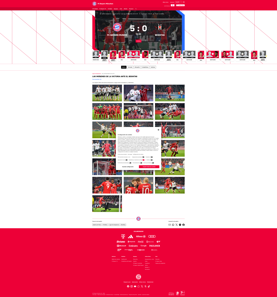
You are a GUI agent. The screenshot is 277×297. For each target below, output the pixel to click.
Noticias (114, 256)
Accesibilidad (116, 294)
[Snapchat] (138, 286)
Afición (125, 8)
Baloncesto (135, 282)
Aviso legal (94, 294)
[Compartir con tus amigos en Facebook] (183, 225)
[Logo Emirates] (133, 246)
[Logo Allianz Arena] (171, 293)
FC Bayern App (158, 261)
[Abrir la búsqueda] (136, 9)
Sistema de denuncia (124, 294)
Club (121, 8)
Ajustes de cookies (145, 294)
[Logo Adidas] (130, 236)
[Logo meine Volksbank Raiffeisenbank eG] (154, 250)
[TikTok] (149, 286)
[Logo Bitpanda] (131, 242)
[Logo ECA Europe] (177, 293)
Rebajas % (147, 267)
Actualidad (95, 8)
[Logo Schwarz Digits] (128, 250)
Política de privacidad (101, 294)
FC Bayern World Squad (138, 265)
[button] (107, 93)
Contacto (172, 2)
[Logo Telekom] (123, 236)
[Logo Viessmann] (140, 250)
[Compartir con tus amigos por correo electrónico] (170, 225)
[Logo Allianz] (140, 236)
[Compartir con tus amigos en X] (176, 225)
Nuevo (146, 265)
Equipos (116, 8)
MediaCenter (150, 282)
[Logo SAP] (120, 250)
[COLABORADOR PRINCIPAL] (172, 5)
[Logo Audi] (152, 236)
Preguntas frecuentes (133, 294)
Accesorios (147, 269)
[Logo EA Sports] (158, 242)
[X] (142, 286)
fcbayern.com (127, 282)
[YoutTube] (135, 286)
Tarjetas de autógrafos (160, 263)
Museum (131, 8)
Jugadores (147, 263)
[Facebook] (128, 286)
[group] (138, 56)
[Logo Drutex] (150, 242)
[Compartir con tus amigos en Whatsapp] (173, 225)
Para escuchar (96, 79)
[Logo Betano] (121, 242)
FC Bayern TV (102, 8)
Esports (135, 261)
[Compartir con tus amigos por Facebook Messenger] (180, 225)
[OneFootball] (145, 286)
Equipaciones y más (149, 259)
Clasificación (124, 259)
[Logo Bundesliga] (182, 293)
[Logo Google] (144, 246)
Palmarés (157, 259)
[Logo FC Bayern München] (138, 276)
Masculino (135, 259)
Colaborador (138, 231)
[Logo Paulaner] (154, 246)
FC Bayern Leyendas (137, 263)
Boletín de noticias (116, 259)
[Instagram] (131, 286)
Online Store (148, 256)
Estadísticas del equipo (126, 261)
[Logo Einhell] (121, 246)
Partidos (110, 8)
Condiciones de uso (109, 294)
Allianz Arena (165, 2)
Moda (146, 261)
